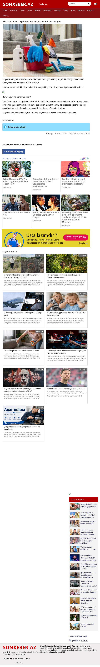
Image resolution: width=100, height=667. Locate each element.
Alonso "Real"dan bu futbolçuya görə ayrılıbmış (88, 540)
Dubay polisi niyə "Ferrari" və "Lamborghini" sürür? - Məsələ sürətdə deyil (83, 583)
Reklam (5, 15)
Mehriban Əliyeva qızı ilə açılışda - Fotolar (88, 591)
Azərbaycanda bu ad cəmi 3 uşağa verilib (88, 505)
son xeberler (15, 652)
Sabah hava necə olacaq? (87, 625)
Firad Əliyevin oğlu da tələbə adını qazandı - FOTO (88, 566)
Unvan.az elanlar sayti (78, 636)
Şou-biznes (57, 10)
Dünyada (81, 10)
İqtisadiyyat (13, 10)
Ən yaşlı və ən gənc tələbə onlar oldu (88, 522)
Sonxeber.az (8, 120)
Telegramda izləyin (17, 127)
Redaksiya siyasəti (22, 658)
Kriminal (37, 10)
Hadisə (30, 10)
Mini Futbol (90, 10)
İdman (66, 10)
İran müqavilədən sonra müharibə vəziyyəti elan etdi (87, 532)
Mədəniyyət (47, 10)
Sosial (5, 10)
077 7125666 (36, 145)
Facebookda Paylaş (13, 151)
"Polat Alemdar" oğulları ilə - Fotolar (87, 548)
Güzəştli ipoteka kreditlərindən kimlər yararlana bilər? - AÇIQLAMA (88, 515)
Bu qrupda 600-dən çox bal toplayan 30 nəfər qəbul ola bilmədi (87, 609)
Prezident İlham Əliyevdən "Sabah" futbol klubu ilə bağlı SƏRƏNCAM (88, 558)
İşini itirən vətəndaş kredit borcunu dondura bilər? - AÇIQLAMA (87, 575)
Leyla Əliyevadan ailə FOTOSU (88, 617)
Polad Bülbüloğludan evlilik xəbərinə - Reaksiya (88, 600)
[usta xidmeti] (46, 238)
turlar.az (84, 640)
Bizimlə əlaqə (8, 658)
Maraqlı (72, 10)
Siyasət (22, 10)
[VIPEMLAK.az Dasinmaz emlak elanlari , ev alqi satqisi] (75, 640)
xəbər (12, 87)
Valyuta (43, 4)
